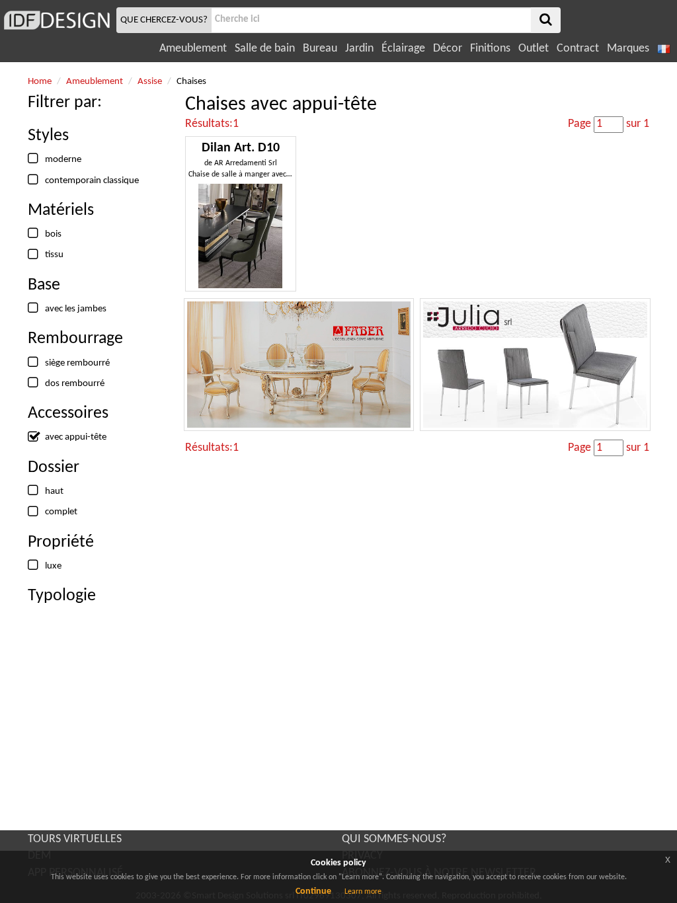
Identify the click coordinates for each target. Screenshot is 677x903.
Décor (447, 48)
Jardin (359, 48)
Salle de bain (265, 48)
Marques (628, 48)
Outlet (533, 48)
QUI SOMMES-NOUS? (394, 839)
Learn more (362, 892)
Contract (578, 48)
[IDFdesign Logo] (56, 20)
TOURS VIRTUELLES (75, 839)
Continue (313, 891)
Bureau (320, 48)
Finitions (490, 48)
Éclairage (403, 48)
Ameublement (193, 48)
